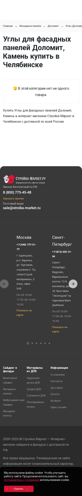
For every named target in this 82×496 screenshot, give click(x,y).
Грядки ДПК (34, 389)
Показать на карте (24, 312)
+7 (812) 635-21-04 (62, 254)
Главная (8, 25)
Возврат (56, 400)
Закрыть (74, 492)
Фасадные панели (30, 25)
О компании (58, 374)
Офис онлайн (58, 407)
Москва (24, 237)
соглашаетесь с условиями (21, 479)
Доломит (53, 25)
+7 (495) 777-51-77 (26, 247)
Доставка (57, 387)
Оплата (55, 394)
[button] (73, 284)
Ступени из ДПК (36, 395)
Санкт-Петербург (62, 241)
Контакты (57, 381)
